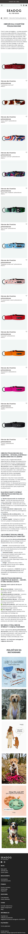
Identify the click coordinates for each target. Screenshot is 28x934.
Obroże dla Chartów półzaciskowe (8, 82)
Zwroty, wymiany (5, 887)
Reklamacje (4, 889)
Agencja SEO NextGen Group (18, 932)
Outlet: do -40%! (14, 1)
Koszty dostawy (5, 899)
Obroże (6, 18)
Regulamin (4, 891)
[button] (26, 80)
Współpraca (4, 916)
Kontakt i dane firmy (6, 906)
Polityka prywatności (7, 918)
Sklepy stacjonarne (6, 907)
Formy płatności (5, 926)
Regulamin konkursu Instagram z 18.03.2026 (13, 919)
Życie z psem (4, 872)
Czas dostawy (5, 897)
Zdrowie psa (4, 871)
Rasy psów (4, 869)
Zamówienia (4, 879)
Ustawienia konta (6, 881)
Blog (2, 909)
